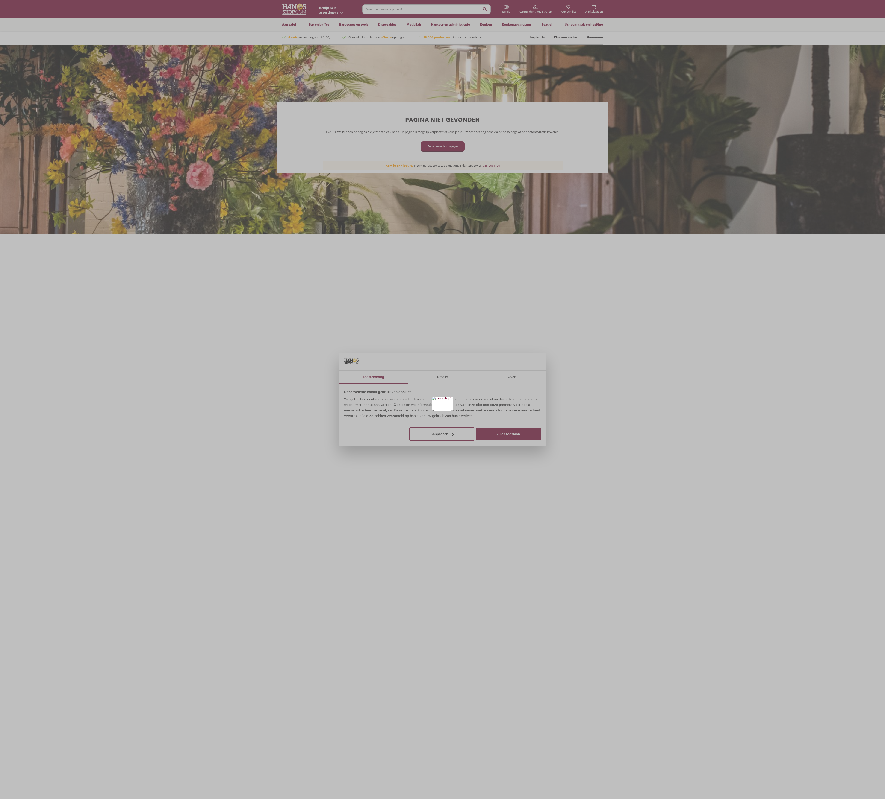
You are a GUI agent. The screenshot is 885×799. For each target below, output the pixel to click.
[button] (449, 401)
